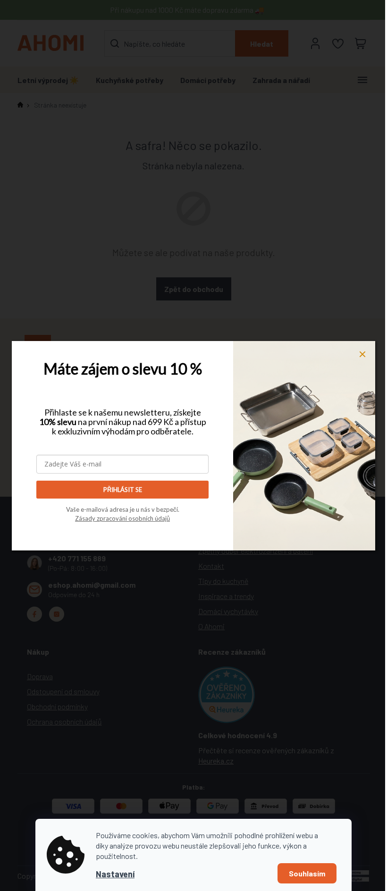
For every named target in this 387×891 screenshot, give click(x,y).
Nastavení (115, 874)
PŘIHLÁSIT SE (122, 489)
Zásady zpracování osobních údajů (122, 518)
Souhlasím (307, 873)
